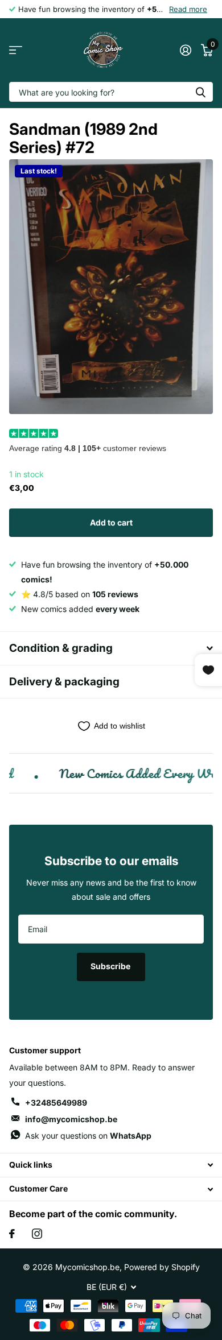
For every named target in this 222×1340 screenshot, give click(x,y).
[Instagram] (37, 1234)
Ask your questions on (88, 1135)
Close (111, 1165)
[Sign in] (185, 50)
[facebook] (12, 1233)
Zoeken (200, 92)
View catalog (15, 50)
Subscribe (111, 966)
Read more (188, 9)
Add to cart (111, 522)
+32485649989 (56, 1102)
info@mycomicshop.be (71, 1119)
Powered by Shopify (162, 1267)
